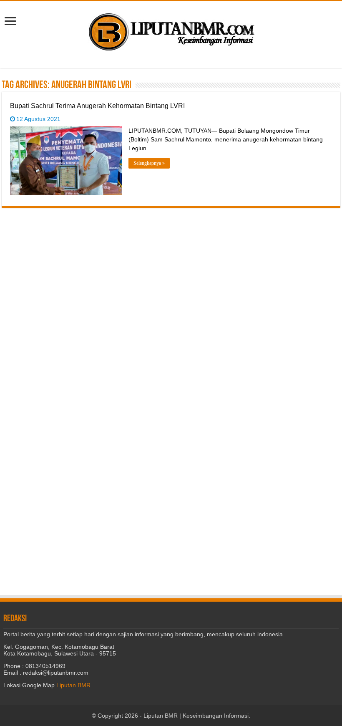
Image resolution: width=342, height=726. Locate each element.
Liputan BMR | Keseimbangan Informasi (196, 715)
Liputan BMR (73, 685)
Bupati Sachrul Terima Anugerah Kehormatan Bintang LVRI (97, 105)
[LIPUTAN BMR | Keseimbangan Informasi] (171, 29)
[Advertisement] (171, 266)
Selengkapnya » (149, 163)
